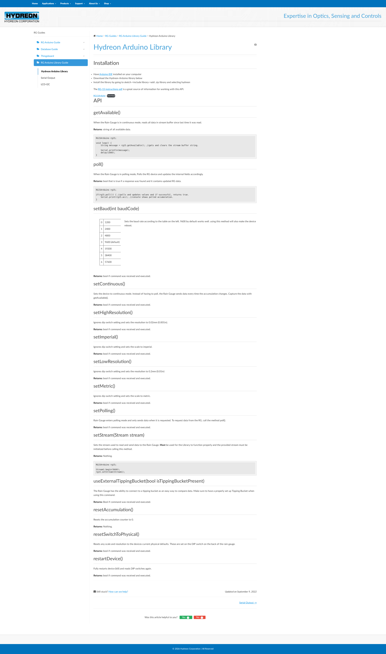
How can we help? (118, 592)
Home (35, 4)
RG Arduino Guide (50, 42)
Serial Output (48, 78)
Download (111, 96)
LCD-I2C (45, 84)
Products (64, 4)
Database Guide (49, 49)
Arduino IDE (105, 74)
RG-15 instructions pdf (110, 89)
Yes (185, 617)
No (199, 617)
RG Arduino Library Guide (54, 63)
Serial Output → (248, 603)
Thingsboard (47, 56)
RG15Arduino (99, 96)
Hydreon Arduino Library (54, 71)
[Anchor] (122, 113)
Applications (48, 4)
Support (79, 4)
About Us (93, 4)
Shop (106, 4)
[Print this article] (255, 45)
